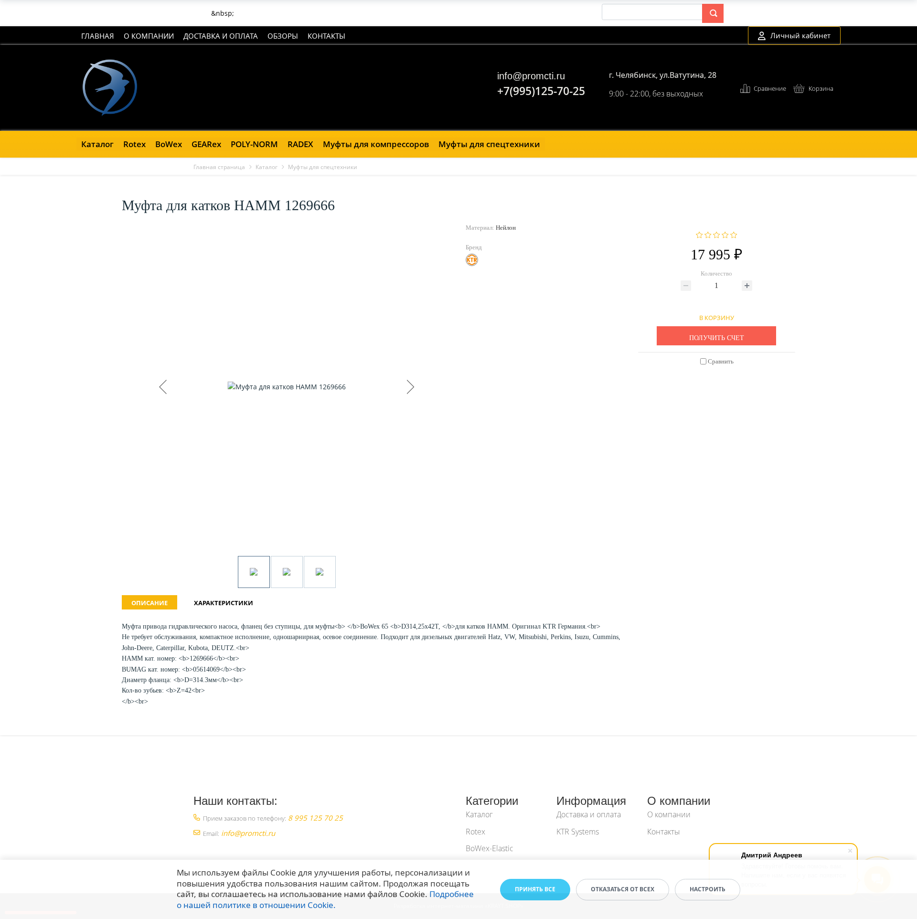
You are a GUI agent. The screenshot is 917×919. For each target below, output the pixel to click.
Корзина (821, 88)
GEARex (206, 144)
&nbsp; (222, 13)
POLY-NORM (254, 144)
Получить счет (716, 338)
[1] (699, 234)
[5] (733, 234)
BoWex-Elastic (489, 848)
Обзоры (282, 36)
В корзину (716, 316)
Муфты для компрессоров (376, 144)
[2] (708, 234)
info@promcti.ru (531, 76)
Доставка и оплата (220, 36)
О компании (149, 36)
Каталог (97, 144)
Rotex (134, 144)
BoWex (168, 144)
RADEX (300, 144)
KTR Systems (577, 831)
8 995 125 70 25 (315, 818)
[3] (716, 234)
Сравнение (770, 88)
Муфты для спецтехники (489, 144)
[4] (725, 234)
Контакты (326, 36)
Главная (97, 36)
